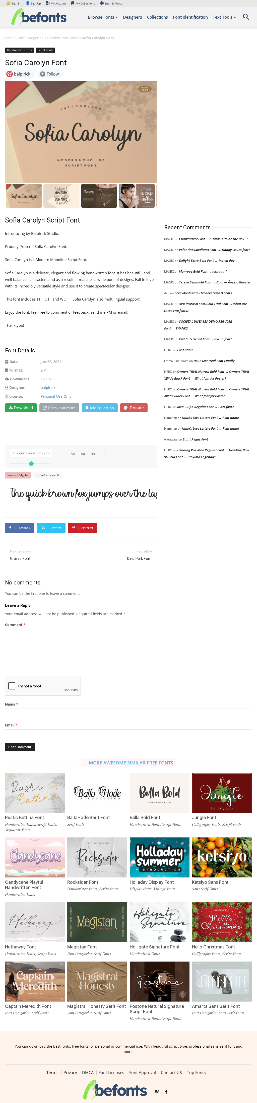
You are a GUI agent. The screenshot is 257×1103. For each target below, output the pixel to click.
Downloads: (20, 379)
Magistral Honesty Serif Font (96, 1006)
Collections (157, 17)
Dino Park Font (139, 558)
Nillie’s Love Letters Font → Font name (210, 417)
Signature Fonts (17, 829)
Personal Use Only (56, 396)
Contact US (171, 1072)
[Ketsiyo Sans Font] (222, 857)
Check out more (62, 407)
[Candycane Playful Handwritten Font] (35, 857)
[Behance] (157, 1092)
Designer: (17, 387)
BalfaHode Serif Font (88, 817)
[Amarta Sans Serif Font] (222, 982)
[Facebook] (166, 1092)
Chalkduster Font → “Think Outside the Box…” (213, 239)
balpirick (48, 387)
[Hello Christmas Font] (222, 922)
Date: (14, 361)
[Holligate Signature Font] (160, 922)
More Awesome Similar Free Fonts (131, 763)
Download (23, 408)
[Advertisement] (201, 130)
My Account (58, 3)
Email (11, 725)
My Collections (85, 3)
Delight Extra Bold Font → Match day (206, 260)
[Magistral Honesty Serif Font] (97, 982)
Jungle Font (204, 817)
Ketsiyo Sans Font (210, 882)
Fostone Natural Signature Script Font (157, 1009)
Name (11, 704)
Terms (52, 1072)
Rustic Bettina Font (24, 817)
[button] (246, 18)
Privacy (70, 1072)
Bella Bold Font (145, 817)
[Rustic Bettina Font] (35, 793)
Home (9, 37)
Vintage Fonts (164, 888)
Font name (185, 350)
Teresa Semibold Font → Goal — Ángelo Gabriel (214, 282)
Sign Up (33, 3)
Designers (132, 17)
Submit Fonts (113, 3)
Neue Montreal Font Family (214, 360)
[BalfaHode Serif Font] (97, 793)
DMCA (88, 1072)
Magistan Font (82, 946)
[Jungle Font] (222, 793)
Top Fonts (196, 1072)
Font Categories (30, 37)
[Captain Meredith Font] (35, 982)
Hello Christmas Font (213, 946)
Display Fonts (141, 888)
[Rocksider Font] (97, 857)
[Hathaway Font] (35, 922)
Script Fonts (45, 50)
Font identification (190, 17)
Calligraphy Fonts (206, 824)
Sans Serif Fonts (205, 888)
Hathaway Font (20, 946)
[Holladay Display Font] (160, 857)
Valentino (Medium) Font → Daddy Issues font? (214, 249)
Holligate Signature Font (155, 946)
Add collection (102, 407)
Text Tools (222, 17)
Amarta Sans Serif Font (216, 1006)
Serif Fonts (75, 824)
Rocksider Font (82, 882)
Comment (15, 624)
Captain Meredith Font (28, 1006)
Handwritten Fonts (62, 37)
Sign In (13, 3)
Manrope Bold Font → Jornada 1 (203, 271)
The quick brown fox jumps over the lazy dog (83, 494)
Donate (136, 408)
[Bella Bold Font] (160, 793)
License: (16, 396)
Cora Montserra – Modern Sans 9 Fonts (203, 293)
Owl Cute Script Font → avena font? (205, 339)
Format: (16, 370)
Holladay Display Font (152, 882)
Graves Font (20, 558)
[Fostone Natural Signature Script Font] (160, 982)
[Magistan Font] (97, 922)
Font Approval (142, 1072)
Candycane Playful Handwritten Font (24, 884)
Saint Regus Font (195, 439)
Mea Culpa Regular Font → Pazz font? (205, 407)
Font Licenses (111, 1072)
